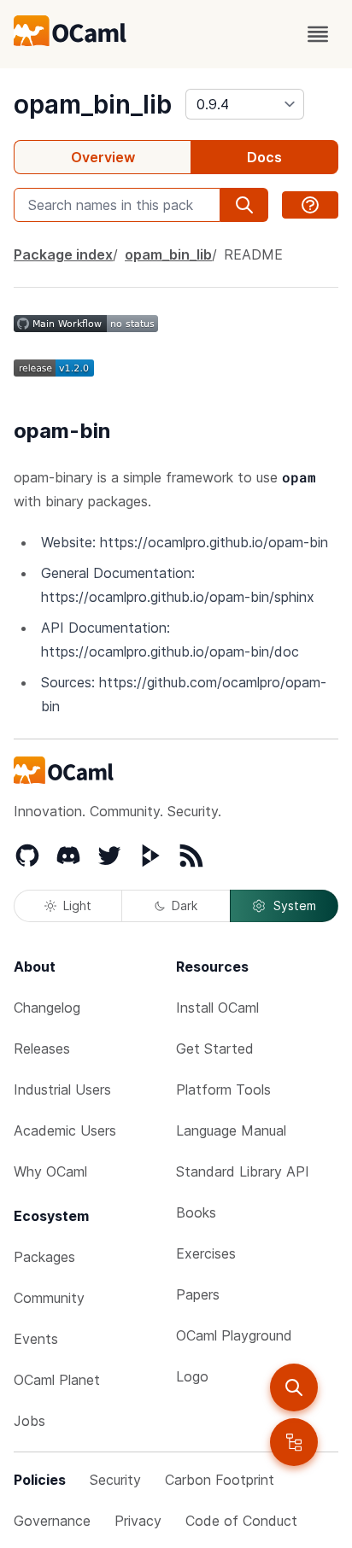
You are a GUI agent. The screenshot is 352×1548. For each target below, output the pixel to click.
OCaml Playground (234, 1335)
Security (115, 1479)
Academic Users (65, 1130)
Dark (184, 905)
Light (77, 905)
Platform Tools (223, 1089)
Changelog (47, 1007)
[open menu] (317, 34)
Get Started (215, 1048)
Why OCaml (50, 1171)
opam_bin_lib (93, 104)
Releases (42, 1048)
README (253, 254)
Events (36, 1338)
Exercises (206, 1253)
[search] (294, 1387)
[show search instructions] (310, 205)
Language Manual (231, 1130)
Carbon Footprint (219, 1479)
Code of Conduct (241, 1520)
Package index (63, 254)
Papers (198, 1294)
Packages (44, 1256)
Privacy (137, 1520)
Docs (264, 157)
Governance (52, 1520)
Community (49, 1297)
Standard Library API (242, 1171)
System (294, 905)
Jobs (29, 1420)
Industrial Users (62, 1089)
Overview (103, 157)
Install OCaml (217, 1007)
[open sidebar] (294, 1442)
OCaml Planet (57, 1379)
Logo (192, 1376)
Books (196, 1212)
